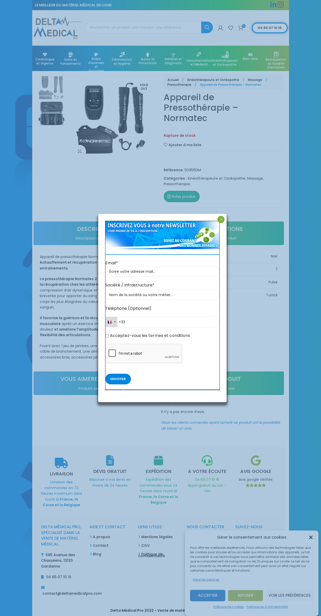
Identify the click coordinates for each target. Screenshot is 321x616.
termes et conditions (168, 335)
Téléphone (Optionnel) (128, 308)
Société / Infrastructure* (130, 285)
